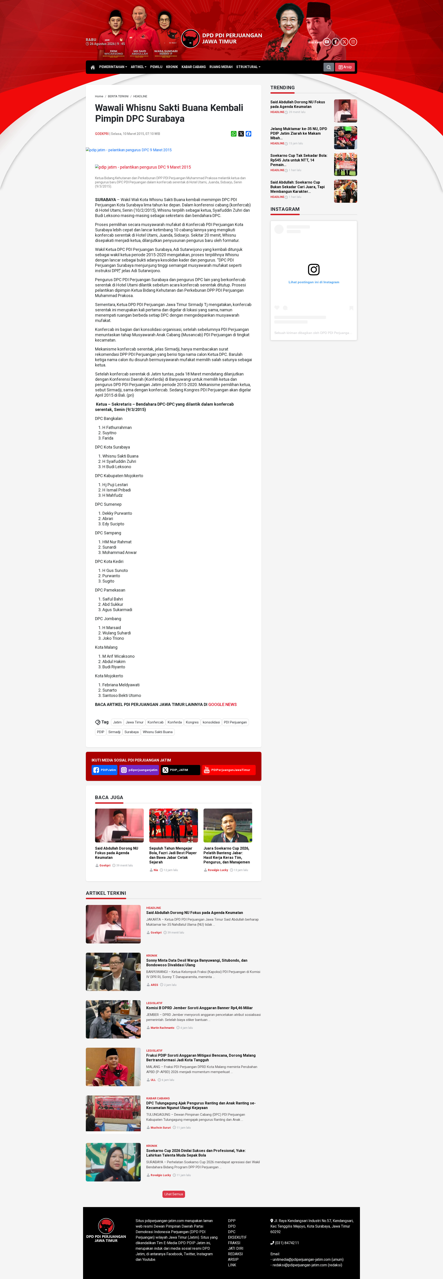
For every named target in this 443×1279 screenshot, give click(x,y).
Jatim (117, 722)
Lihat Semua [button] (174, 1194)
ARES (154, 985)
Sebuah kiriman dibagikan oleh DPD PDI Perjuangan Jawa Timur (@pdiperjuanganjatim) (338, 333)
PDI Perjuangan (235, 722)
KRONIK (151, 955)
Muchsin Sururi (161, 1127)
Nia (156, 870)
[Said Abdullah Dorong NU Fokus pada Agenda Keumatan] (113, 924)
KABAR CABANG (158, 1098)
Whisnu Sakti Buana (158, 732)
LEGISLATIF (154, 1003)
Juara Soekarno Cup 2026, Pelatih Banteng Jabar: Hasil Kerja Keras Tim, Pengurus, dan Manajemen (227, 855)
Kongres (192, 722)
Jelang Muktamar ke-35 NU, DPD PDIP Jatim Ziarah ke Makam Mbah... (298, 133)
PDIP (100, 732)
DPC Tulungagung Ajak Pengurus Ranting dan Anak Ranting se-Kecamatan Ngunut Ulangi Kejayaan (201, 1105)
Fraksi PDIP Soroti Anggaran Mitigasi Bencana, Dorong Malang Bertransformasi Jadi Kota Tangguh (201, 1057)
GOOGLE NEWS (222, 704)
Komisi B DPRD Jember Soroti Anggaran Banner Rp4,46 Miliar (199, 1008)
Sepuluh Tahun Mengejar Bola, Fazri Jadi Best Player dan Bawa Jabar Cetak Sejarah (173, 855)
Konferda (175, 722)
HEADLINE (153, 908)
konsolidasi (211, 722)
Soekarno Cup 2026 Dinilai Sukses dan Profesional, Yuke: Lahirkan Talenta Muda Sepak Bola (196, 1152)
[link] (129, 150)
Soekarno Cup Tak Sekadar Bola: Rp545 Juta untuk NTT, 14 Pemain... (298, 160)
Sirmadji (114, 732)
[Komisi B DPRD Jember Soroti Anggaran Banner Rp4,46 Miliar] (113, 1019)
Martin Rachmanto (162, 1027)
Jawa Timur (135, 722)
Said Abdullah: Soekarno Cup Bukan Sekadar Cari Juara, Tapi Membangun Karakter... (297, 187)
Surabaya (132, 732)
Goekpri (102, 134)
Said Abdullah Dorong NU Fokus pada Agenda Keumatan (116, 853)
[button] (345, 67)
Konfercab (156, 722)
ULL (153, 1080)
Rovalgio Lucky (218, 870)
